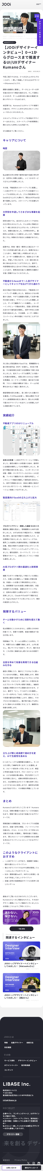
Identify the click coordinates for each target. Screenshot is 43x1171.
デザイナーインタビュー (16, 36)
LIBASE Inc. (17, 1084)
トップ (5, 36)
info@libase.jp (9, 1100)
